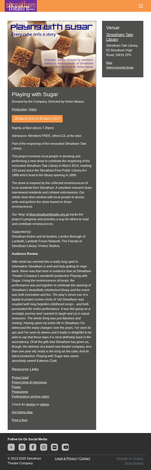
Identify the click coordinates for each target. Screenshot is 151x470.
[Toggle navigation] (140, 6)
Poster (16, 387)
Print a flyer (20, 420)
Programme (20, 392)
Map (109, 63)
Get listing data (22, 412)
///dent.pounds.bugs (120, 67)
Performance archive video (30, 396)
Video (33, 109)
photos (30, 404)
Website (122, 458)
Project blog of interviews (29, 382)
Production (19, 109)
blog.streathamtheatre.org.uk (49, 214)
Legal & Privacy (66, 458)
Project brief (20, 377)
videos (44, 404)
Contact (84, 458)
